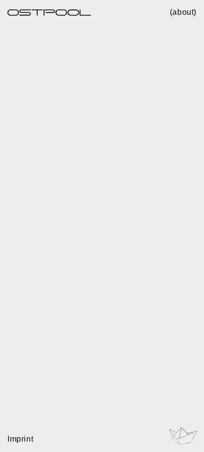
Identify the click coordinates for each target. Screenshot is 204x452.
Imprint (20, 439)
